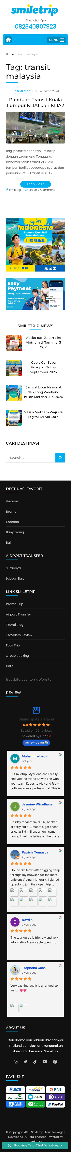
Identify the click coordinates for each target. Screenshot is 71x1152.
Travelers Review (19, 635)
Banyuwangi (15, 532)
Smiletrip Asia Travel (36, 719)
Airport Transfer (18, 614)
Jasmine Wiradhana (37, 804)
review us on (34, 742)
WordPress (35, 1142)
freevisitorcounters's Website (28, 679)
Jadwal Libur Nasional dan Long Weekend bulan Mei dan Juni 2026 (43, 392)
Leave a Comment (42, 190)
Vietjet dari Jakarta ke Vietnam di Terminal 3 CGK (43, 342)
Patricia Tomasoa (35, 852)
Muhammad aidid (35, 756)
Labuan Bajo (15, 578)
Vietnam (12, 501)
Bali (8, 542)
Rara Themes (37, 1137)
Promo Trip (14, 604)
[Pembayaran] (35, 308)
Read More (36, 184)
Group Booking (17, 655)
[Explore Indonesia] (35, 270)
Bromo (11, 511)
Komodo (12, 522)
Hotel (10, 666)
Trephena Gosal (34, 968)
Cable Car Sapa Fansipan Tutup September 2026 (43, 367)
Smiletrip (37, 1132)
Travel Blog (22, 91)
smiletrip (15, 190)
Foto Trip (13, 645)
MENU (53, 40)
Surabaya (13, 568)
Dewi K (27, 920)
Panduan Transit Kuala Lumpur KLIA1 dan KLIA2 (35, 102)
